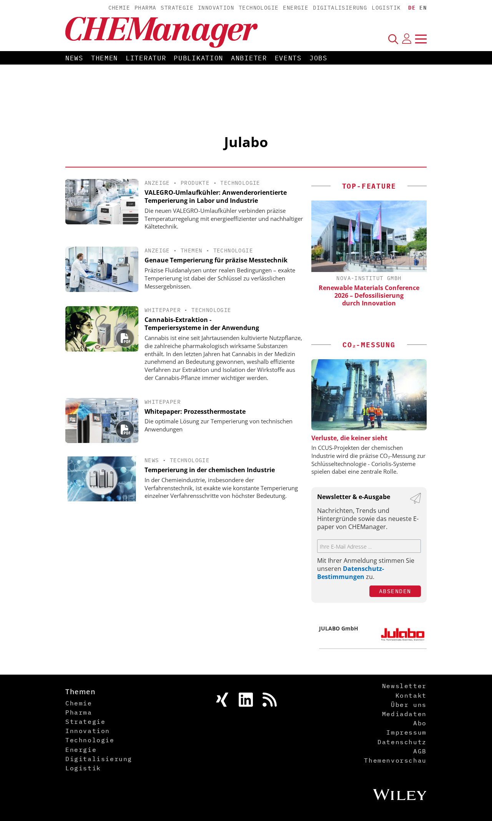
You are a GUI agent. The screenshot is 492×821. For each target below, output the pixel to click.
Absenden (395, 591)
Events (288, 58)
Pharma (145, 7)
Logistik (386, 7)
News (74, 58)
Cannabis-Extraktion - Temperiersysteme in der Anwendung (202, 323)
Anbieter (249, 58)
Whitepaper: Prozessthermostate (195, 411)
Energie (295, 7)
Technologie (258, 7)
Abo (420, 723)
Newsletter (404, 686)
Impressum (406, 732)
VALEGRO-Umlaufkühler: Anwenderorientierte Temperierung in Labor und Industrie (216, 196)
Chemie (119, 7)
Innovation (216, 7)
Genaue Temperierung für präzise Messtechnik (216, 260)
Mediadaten (404, 714)
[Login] (406, 39)
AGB (420, 751)
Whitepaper (163, 310)
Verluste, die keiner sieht (349, 438)
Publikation (198, 58)
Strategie (177, 7)
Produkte (195, 182)
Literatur (146, 58)
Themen (104, 58)
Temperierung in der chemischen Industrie (210, 470)
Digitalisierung (340, 7)
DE (412, 7)
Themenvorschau (395, 760)
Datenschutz (402, 742)
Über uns (409, 704)
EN (423, 7)
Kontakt (411, 695)
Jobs (318, 58)
